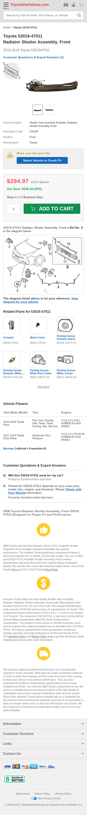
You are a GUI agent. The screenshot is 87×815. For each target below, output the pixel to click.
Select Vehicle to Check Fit (42, 160)
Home (6, 27)
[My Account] (73, 4)
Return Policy (39, 636)
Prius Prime (51, 569)
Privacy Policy (63, 793)
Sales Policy (23, 793)
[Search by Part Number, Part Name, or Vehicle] (79, 15)
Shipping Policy (17, 636)
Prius (14, 569)
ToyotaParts (21, 5)
